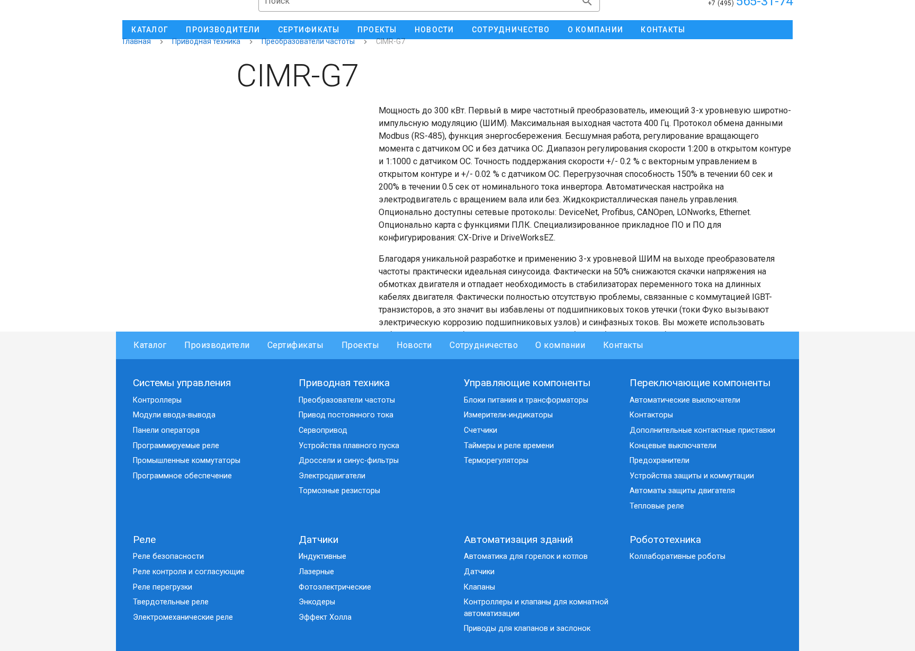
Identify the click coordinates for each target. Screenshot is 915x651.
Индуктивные (322, 556)
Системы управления (182, 383)
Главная (137, 41)
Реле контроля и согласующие (189, 571)
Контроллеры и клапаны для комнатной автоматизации (536, 608)
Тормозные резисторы (339, 490)
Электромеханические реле (183, 617)
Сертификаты (295, 345)
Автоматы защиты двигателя (682, 490)
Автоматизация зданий (518, 539)
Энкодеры (317, 602)
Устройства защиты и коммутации (692, 475)
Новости (414, 345)
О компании (560, 345)
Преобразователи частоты (308, 41)
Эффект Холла (325, 617)
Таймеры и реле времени (509, 445)
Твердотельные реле (171, 602)
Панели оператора (166, 430)
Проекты (360, 345)
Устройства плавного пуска (349, 445)
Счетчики (480, 430)
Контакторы (651, 415)
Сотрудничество (484, 345)
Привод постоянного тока (346, 415)
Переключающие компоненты (700, 383)
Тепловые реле (657, 506)
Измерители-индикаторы (508, 415)
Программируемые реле (176, 445)
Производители (217, 345)
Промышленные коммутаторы (186, 460)
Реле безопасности (168, 556)
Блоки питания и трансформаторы (526, 400)
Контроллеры (157, 400)
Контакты (623, 345)
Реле (144, 539)
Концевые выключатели (673, 445)
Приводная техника (206, 41)
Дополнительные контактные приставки (702, 430)
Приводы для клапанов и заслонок (527, 628)
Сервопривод (323, 430)
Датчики (318, 539)
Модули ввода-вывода (174, 415)
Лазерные (316, 571)
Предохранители (659, 460)
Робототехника (665, 539)
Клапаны (479, 587)
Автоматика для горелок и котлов (526, 556)
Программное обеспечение (182, 475)
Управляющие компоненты (527, 383)
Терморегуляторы (496, 460)
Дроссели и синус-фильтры (349, 460)
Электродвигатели (332, 475)
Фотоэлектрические (335, 587)
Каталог (150, 345)
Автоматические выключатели (685, 400)
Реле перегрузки (162, 587)
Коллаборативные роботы (677, 556)
